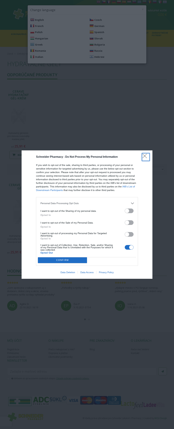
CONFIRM (62, 260)
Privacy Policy (106, 272)
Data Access (87, 272)
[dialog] (87, 214)
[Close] (146, 157)
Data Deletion (67, 272)
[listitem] (87, 203)
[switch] (129, 211)
